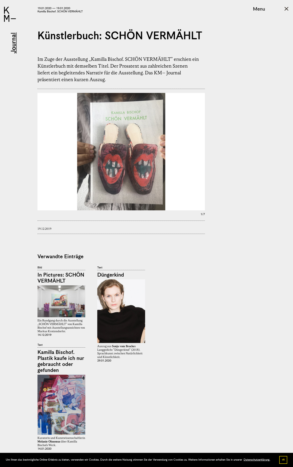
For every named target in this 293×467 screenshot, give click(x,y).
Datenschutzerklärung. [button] (257, 459)
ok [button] (283, 459)
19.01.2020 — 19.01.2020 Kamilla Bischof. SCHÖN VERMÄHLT (60, 10)
